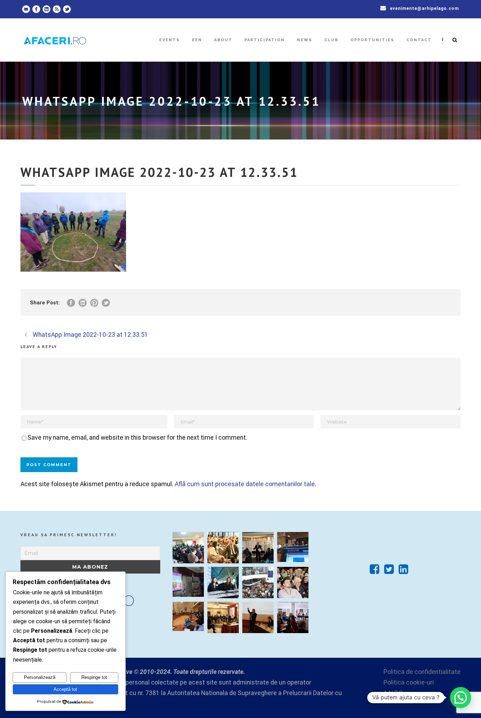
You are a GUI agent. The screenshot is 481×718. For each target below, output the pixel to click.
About (223, 40)
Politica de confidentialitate (422, 671)
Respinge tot (94, 677)
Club (331, 40)
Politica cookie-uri (408, 682)
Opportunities (372, 40)
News (304, 40)
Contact (419, 40)
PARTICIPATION (264, 40)
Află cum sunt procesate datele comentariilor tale (245, 484)
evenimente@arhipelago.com (424, 8)
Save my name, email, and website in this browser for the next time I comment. (137, 437)
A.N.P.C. (393, 693)
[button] (460, 697)
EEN (197, 40)
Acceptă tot (65, 689)
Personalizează (39, 677)
